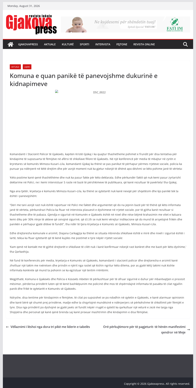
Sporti (84, 44)
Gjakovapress (28, 44)
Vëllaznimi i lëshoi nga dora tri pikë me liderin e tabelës (50, 327)
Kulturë (68, 44)
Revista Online (144, 44)
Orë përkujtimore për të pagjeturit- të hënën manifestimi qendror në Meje (144, 329)
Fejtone (121, 44)
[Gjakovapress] (10, 44)
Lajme (27, 66)
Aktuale (50, 44)
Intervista (102, 44)
